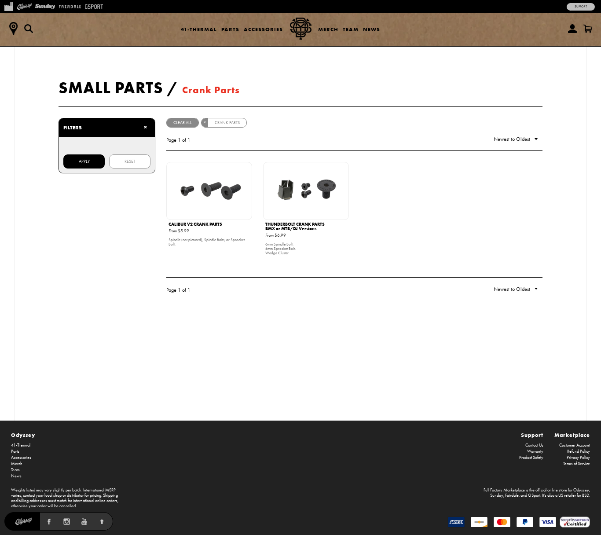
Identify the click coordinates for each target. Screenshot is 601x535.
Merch (328, 29)
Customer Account (574, 445)
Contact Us (534, 445)
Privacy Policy (578, 457)
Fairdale (512, 495)
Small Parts (111, 87)
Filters (105, 127)
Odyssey (23, 435)
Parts (230, 29)
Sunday (496, 495)
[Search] (28, 29)
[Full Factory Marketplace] (8, 6)
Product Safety (531, 457)
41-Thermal (199, 29)
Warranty (535, 451)
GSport (534, 495)
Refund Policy (578, 451)
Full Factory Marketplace (504, 490)
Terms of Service (576, 463)
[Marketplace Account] (572, 29)
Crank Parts (211, 90)
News (371, 29)
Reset (130, 161)
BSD (585, 495)
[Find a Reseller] (13, 29)
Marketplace (572, 435)
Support (581, 6)
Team (351, 29)
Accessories (263, 29)
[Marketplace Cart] (588, 29)
